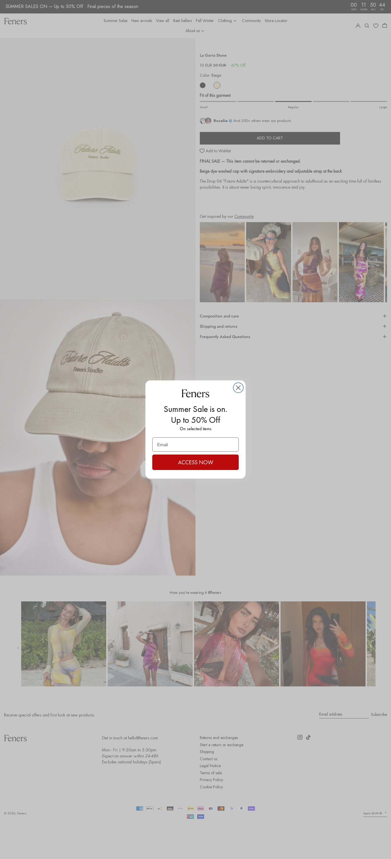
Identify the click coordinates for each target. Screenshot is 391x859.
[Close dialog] (238, 388)
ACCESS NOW (195, 462)
